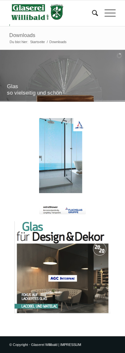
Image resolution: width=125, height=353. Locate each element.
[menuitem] (92, 13)
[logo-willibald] (51, 13)
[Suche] (92, 13)
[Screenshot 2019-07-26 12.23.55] (62, 166)
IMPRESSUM (70, 345)
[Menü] (107, 13)
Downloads (22, 35)
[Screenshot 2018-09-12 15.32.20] (62, 267)
